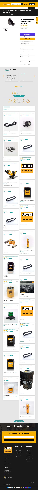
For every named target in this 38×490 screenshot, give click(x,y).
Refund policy (17, 456)
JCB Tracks (17, 449)
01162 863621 (7, 476)
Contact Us (28, 456)
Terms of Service (18, 455)
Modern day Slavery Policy (29, 459)
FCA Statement (29, 461)
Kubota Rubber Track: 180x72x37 (26, 323)
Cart (26, 4)
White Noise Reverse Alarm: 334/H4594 (26, 157)
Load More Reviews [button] (19, 421)
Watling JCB (17, 489)
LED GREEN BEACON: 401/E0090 (9, 304)
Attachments (17, 453)
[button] (27, 48)
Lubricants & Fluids (18, 452)
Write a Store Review (19, 95)
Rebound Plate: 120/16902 (25, 205)
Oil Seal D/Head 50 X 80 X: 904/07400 (26, 299)
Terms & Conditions (29, 455)
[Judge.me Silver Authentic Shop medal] (19, 101)
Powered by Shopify (21, 489)
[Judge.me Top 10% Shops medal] (28, 101)
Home (4, 14)
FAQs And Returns (29, 450)
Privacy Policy (28, 452)
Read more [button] (5, 134)
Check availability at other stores (26, 44)
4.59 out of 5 (21, 86)
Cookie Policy (28, 453)
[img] (19, 70)
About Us (28, 449)
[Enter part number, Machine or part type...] (22, 4)
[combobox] (16, 4)
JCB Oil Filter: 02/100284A (8, 280)
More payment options (27, 36)
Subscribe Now (19, 440)
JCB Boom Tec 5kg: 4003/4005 (8, 377)
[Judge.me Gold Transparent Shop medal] (10, 101)
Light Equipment (18, 450)
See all (29, 64)
